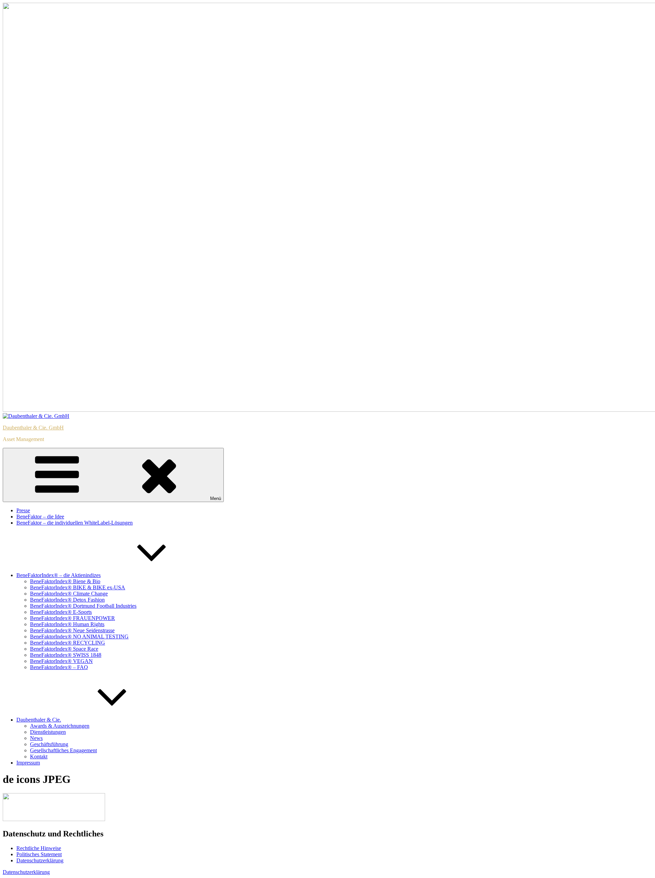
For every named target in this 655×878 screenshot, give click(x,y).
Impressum (28, 763)
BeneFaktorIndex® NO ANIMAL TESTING (79, 636)
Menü (215, 498)
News (36, 738)
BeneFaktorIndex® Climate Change (69, 593)
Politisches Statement (39, 854)
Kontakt (38, 756)
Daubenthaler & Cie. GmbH (33, 427)
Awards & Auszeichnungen (59, 726)
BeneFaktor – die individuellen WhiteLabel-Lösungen (74, 523)
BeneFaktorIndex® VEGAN (61, 661)
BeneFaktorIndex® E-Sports (61, 612)
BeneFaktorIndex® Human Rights (67, 624)
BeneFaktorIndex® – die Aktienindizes (58, 575)
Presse (23, 510)
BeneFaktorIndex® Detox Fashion (67, 600)
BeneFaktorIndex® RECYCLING (67, 643)
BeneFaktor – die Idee (40, 516)
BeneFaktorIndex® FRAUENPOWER (72, 618)
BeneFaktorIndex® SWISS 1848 (65, 655)
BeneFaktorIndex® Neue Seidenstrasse (72, 630)
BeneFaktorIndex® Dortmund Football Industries (83, 606)
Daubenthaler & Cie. (38, 720)
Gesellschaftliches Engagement (63, 750)
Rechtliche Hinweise (38, 848)
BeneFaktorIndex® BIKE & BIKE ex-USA (77, 587)
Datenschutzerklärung (39, 860)
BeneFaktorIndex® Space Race (64, 649)
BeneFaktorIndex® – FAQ (59, 667)
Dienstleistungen (48, 732)
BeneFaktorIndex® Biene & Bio (65, 581)
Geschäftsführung (49, 744)
